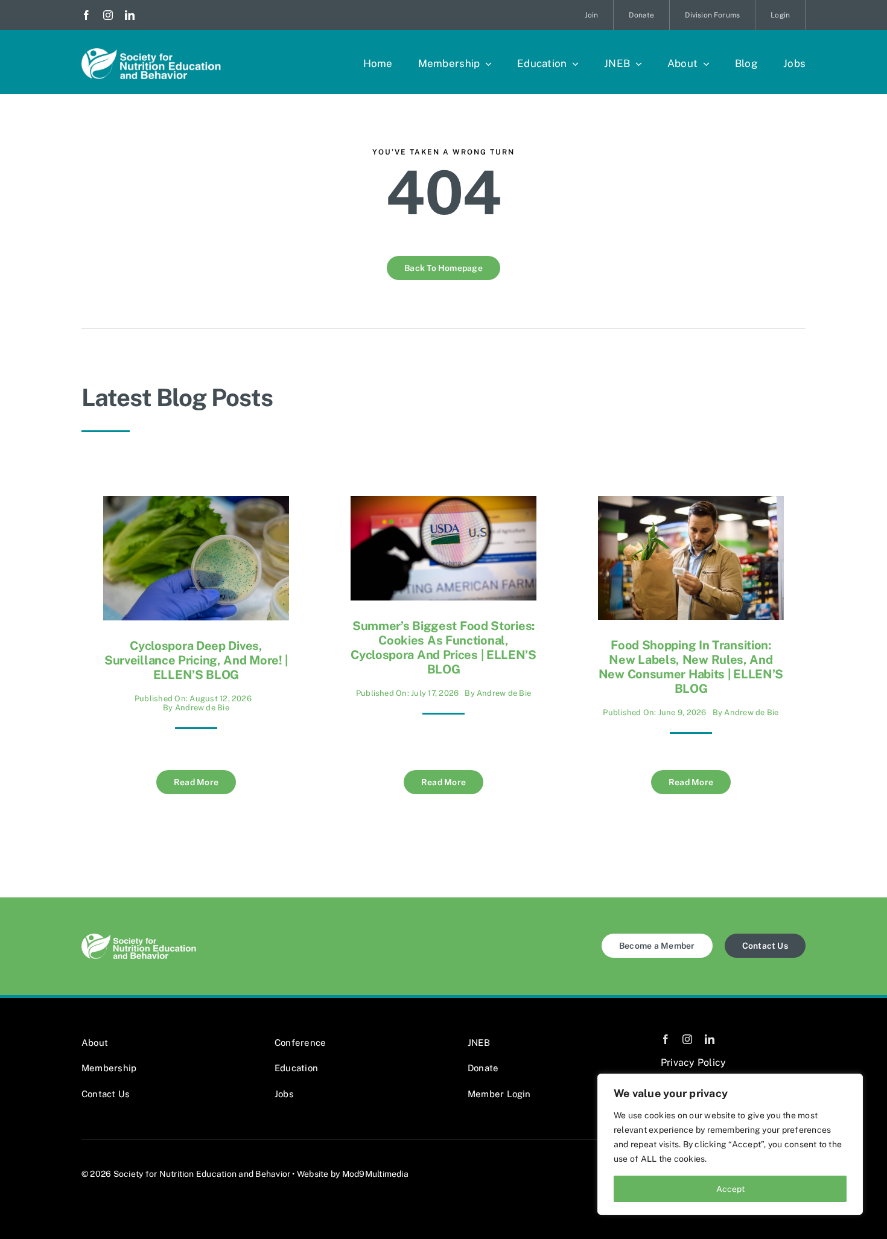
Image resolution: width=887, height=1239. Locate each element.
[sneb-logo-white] (151, 53)
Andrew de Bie (202, 707)
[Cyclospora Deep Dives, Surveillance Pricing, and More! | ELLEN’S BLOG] (196, 505)
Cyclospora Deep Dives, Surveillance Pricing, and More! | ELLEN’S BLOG (196, 660)
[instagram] (108, 15)
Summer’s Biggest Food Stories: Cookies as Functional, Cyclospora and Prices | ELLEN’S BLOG (443, 648)
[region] (730, 1144)
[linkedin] (130, 15)
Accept (730, 1189)
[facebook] (86, 15)
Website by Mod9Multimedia (353, 1174)
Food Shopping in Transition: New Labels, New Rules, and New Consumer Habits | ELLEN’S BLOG (691, 667)
